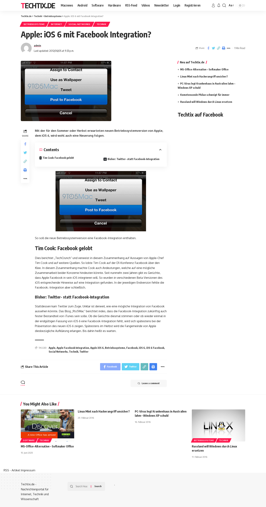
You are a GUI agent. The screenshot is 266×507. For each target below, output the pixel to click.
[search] (224, 5)
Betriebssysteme (34, 24)
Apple (52, 347)
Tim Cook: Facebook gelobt (58, 157)
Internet (56, 24)
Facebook (132, 347)
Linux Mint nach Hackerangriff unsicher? (204, 76)
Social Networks (79, 24)
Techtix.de (38, 5)
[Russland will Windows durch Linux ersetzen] (218, 425)
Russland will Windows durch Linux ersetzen (206, 101)
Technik (101, 24)
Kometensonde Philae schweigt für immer (204, 94)
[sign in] (213, 5)
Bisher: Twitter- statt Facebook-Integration (133, 159)
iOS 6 (142, 347)
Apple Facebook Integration (73, 347)
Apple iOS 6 (97, 347)
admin (37, 45)
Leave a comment (151, 383)
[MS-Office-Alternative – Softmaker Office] (47, 425)
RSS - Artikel (12, 470)
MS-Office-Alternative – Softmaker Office (204, 69)
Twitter (83, 351)
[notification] (219, 5)
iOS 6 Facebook (155, 347)
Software (29, 440)
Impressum (28, 470)
